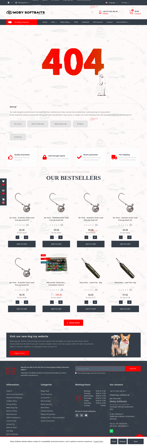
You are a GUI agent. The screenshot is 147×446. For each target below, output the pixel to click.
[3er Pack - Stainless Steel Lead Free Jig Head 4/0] (22, 268)
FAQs (76, 22)
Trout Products (46, 394)
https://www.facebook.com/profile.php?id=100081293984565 (77, 415)
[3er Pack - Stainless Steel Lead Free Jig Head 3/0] (125, 203)
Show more (74, 322)
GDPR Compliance (13, 417)
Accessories (45, 397)
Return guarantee (90, 155)
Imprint (9, 391)
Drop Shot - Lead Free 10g (125, 282)
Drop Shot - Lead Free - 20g (91, 282)
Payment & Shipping (14, 397)
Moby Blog (64, 22)
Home (45, 22)
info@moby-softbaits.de (120, 395)
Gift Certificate (38, 124)
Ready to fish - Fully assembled (53, 417)
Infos (53, 22)
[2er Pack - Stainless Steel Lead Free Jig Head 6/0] (22, 203)
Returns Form (11, 427)
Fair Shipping (124, 155)
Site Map (9, 431)
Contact (110, 22)
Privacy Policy (101, 373)
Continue (18, 137)
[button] (3, 201)
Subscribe (133, 369)
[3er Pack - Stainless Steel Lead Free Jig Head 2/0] (91, 203)
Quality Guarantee (22, 155)
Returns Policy (11, 411)
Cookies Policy (11, 401)
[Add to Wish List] (33, 190)
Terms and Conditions (14, 394)
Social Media (121, 22)
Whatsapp (111, 431)
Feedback (85, 22)
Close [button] (114, 441)
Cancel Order (37, 5)
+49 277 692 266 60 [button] (117, 391)
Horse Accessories (48, 421)
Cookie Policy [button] (98, 441)
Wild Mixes (45, 407)
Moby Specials (61, 124)
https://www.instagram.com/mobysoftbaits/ (81, 415)
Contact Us (10, 424)
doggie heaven (19, 353)
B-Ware (80, 124)
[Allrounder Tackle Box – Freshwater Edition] (56, 268)
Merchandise (46, 401)
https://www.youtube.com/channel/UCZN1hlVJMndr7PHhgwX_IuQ (86, 415)
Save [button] (135, 441)
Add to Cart (22, 244)
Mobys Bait (45, 391)
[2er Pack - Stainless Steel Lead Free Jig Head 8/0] (56, 203)
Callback (105, 13)
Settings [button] (122, 441)
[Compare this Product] (33, 194)
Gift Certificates (12, 434)
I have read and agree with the (91, 373)
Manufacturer (11, 414)
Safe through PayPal (56, 156)
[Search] (92, 12)
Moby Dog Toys (12, 407)
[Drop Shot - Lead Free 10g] (125, 268)
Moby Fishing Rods (48, 414)
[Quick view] (34, 198)
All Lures (17, 124)
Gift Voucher (98, 22)
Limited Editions (47, 411)
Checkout (138, 13)
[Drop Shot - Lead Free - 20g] (91, 268)
